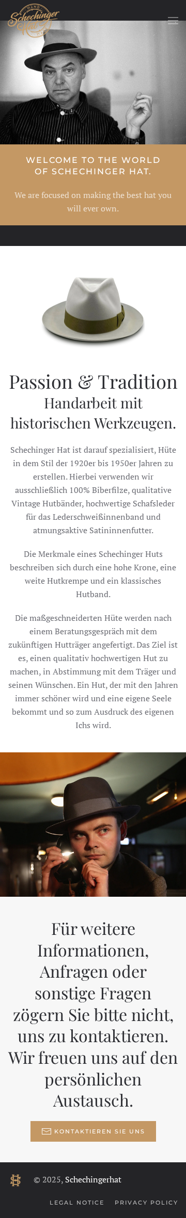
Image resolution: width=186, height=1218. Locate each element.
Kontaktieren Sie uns (99, 1131)
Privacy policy (146, 1202)
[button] (173, 20)
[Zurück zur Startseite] (33, 20)
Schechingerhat (93, 1179)
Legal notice (77, 1202)
